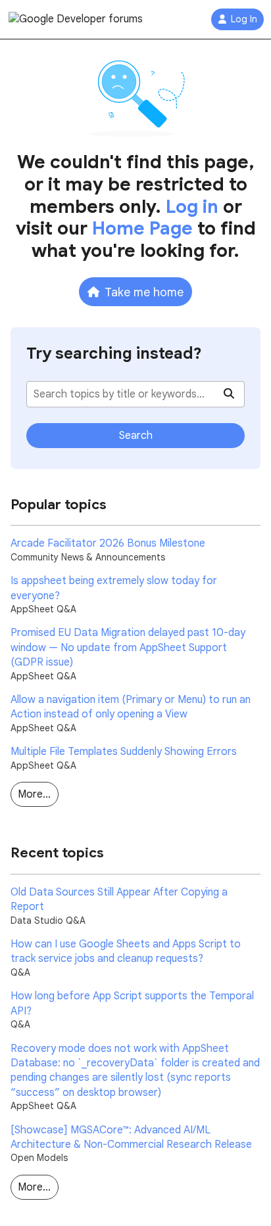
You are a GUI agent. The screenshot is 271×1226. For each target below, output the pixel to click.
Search (136, 435)
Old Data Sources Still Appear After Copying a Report (119, 899)
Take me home (144, 292)
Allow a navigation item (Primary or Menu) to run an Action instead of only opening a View (131, 707)
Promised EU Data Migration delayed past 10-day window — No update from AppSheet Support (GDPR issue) (128, 647)
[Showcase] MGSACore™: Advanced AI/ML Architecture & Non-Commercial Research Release (131, 1137)
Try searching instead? (114, 353)
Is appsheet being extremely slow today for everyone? (114, 588)
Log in (192, 206)
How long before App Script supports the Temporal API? (132, 1003)
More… (34, 794)
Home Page (142, 228)
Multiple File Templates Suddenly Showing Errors (124, 751)
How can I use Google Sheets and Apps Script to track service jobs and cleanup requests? (126, 951)
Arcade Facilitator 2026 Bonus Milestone (108, 543)
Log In (244, 19)
